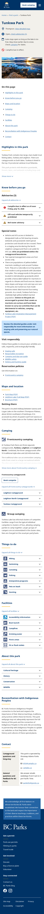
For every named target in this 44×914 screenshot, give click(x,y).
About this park (11, 125)
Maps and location (12, 103)
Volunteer (7, 869)
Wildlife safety (10, 359)
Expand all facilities (10, 611)
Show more (7, 176)
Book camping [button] (28, 5)
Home (4, 15)
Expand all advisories (10, 200)
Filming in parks (10, 846)
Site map (6, 901)
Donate (6, 862)
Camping (8, 109)
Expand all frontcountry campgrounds (17, 487)
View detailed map (22, 29)
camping (14, 44)
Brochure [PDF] (11, 400)
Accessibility (8, 906)
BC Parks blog (9, 885)
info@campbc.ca (29, 763)
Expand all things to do (11, 552)
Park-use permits (10, 842)
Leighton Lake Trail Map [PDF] (17, 397)
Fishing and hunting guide (15, 362)
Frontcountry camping (14, 375)
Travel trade (8, 849)
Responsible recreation (14, 354)
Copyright (20, 906)
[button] (40, 5)
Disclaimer (20, 901)
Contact (8, 136)
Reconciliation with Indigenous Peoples (21, 131)
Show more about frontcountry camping (18, 468)
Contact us (7, 882)
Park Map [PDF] (11, 394)
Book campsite (10, 480)
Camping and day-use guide (16, 356)
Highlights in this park (14, 92)
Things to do (10, 114)
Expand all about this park (12, 664)
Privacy (31, 901)
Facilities (8, 120)
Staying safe (10, 351)
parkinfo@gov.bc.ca (31, 783)
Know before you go (13, 98)
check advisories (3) (19, 34)
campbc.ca (27, 768)
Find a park (13, 15)
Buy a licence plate (11, 866)
